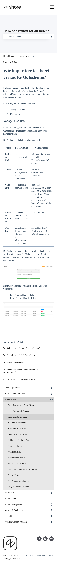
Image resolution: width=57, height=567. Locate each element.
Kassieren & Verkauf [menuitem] (17, 428)
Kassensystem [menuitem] (11, 399)
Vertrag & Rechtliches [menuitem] (14, 510)
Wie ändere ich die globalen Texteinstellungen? (21, 348)
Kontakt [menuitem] (8, 516)
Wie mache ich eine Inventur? (15, 362)
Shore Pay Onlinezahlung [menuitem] (16, 393)
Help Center (8, 56)
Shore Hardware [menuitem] (15, 446)
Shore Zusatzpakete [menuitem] (13, 504)
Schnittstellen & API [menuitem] (17, 457)
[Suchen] (51, 36)
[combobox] (25, 36)
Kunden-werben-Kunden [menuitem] (16, 522)
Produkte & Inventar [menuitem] (18, 417)
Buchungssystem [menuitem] (12, 388)
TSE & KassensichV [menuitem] (17, 463)
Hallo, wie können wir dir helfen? (26, 31)
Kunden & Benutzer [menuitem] (16, 422)
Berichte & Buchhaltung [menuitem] (18, 434)
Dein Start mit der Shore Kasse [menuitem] (21, 405)
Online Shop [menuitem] (13, 475)
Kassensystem (25, 56)
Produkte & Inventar (12, 62)
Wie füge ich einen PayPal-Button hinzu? (19, 355)
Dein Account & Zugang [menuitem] (18, 411)
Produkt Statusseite (11, 555)
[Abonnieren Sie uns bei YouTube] (51, 538)
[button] (51, 388)
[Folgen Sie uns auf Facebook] (39, 538)
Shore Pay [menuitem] (9, 492)
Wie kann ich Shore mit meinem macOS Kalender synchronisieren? (22, 371)
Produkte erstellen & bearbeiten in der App (20, 379)
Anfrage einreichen (11, 559)
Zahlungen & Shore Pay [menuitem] (18, 440)
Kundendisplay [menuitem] (14, 452)
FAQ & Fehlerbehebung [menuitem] (18, 487)
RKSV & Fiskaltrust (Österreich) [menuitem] (22, 469)
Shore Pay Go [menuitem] (11, 498)
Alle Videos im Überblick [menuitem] (19, 481)
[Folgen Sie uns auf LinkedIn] (45, 538)
